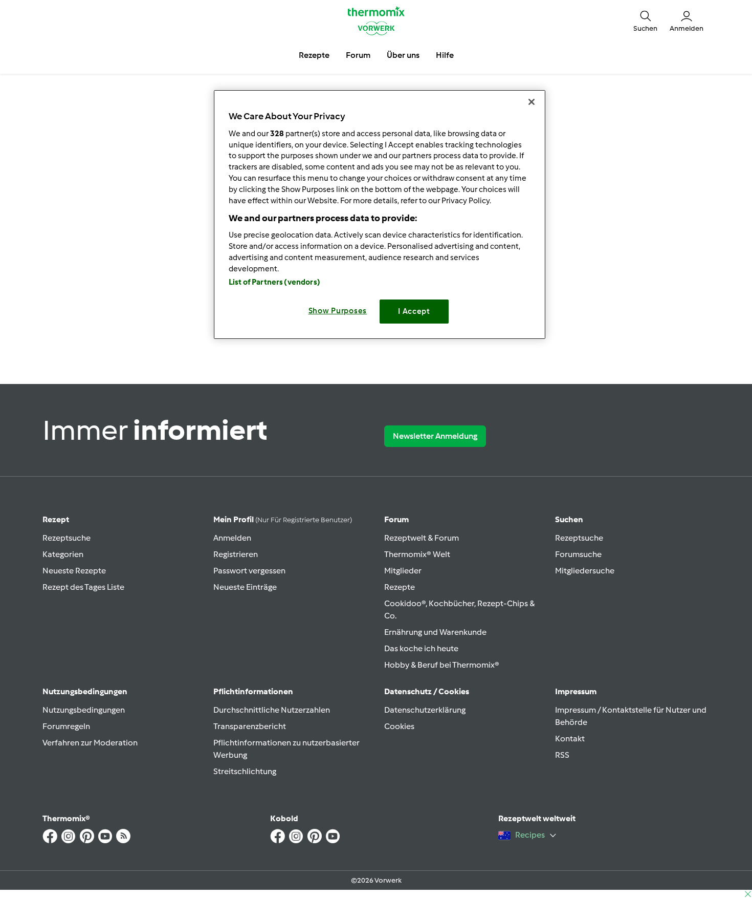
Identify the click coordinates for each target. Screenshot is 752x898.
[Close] (531, 102)
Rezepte (399, 587)
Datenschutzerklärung (425, 710)
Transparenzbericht (249, 726)
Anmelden (232, 538)
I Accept (414, 311)
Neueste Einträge (245, 587)
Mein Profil (282, 519)
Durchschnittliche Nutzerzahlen (271, 710)
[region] (379, 214)
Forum (396, 519)
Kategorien (62, 554)
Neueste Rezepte (74, 570)
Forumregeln (66, 726)
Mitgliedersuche (584, 570)
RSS (562, 755)
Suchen (569, 519)
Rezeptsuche (66, 538)
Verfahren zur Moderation (90, 742)
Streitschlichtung (244, 771)
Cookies (399, 726)
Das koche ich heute (421, 648)
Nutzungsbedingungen (83, 710)
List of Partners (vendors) (274, 282)
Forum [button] (358, 55)
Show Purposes (337, 310)
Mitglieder (403, 570)
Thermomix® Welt (417, 554)
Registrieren (235, 554)
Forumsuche (578, 554)
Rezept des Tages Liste (83, 587)
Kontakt (570, 738)
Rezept (55, 519)
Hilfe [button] (445, 55)
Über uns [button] (403, 55)
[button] (645, 20)
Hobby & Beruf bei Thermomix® (441, 665)
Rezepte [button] (314, 55)
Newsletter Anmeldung (435, 436)
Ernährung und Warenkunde (435, 632)
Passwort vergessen (249, 570)
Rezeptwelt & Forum (421, 538)
